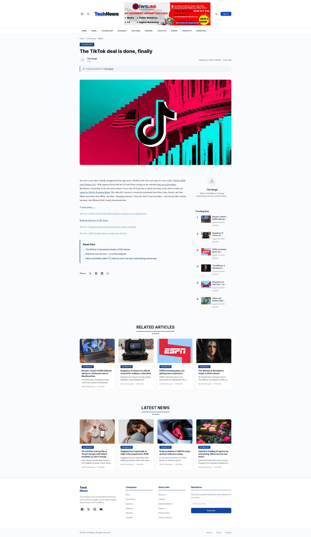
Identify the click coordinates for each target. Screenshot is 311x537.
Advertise (201, 31)
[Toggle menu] (82, 13)
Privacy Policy (164, 513)
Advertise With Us (165, 504)
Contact (161, 499)
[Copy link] (107, 273)
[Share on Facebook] (96, 273)
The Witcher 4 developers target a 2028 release (108, 249)
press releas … (88, 207)
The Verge (108, 69)
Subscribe (211, 511)
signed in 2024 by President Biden (95, 192)
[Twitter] (88, 509)
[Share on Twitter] (90, 273)
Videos (174, 31)
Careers (161, 508)
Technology (107, 31)
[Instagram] (94, 509)
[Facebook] (82, 509)
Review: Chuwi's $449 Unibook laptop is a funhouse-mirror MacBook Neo (118, 213)
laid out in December (166, 184)
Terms (218, 533)
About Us (162, 495)
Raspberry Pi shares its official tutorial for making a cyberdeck (112, 226)
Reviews (149, 31)
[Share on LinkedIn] (101, 273)
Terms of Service (165, 517)
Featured (135, 31)
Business (122, 31)
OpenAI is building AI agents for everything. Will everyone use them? (213, 454)
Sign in (226, 14)
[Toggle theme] (216, 14)
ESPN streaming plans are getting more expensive (108, 233)
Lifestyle (161, 31)
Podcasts (187, 31)
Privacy (209, 533)
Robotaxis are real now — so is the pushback (106, 254)
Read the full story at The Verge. (94, 220)
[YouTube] (101, 509)
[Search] (88, 14)
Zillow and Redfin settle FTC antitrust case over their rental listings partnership (121, 258)
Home (84, 31)
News (93, 31)
